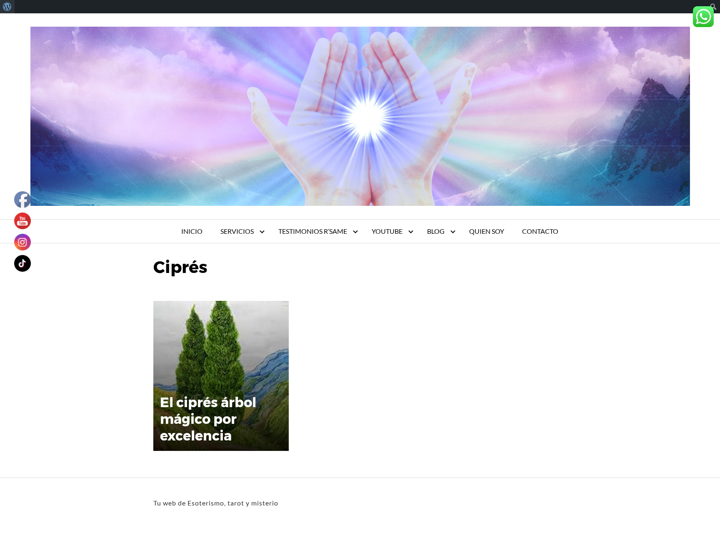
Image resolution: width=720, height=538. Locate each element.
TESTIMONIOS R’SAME (312, 231)
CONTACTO (540, 231)
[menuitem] (7, 6)
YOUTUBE (387, 231)
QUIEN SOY (486, 231)
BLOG (436, 231)
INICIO (191, 231)
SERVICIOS (237, 231)
